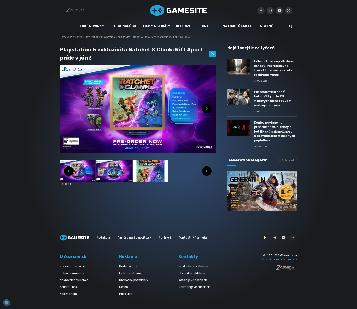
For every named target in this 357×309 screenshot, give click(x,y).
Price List (125, 294)
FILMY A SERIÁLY (156, 26)
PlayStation (92, 36)
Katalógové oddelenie (193, 280)
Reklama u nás (129, 266)
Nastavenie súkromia (74, 280)
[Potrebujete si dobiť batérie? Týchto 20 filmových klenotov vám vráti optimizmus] (238, 97)
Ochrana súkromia (72, 273)
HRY (205, 26)
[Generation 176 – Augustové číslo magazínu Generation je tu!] (262, 191)
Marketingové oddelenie (194, 287)
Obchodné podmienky (133, 280)
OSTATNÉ (265, 26)
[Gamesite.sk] (178, 10)
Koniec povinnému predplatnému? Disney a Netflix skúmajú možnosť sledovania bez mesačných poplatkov (274, 131)
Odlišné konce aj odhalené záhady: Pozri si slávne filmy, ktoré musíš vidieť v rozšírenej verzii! (274, 67)
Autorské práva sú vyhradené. (279, 259)
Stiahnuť (288, 160)
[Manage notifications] (6, 302)
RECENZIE (184, 26)
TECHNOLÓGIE (125, 26)
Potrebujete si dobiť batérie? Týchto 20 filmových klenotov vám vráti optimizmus (272, 98)
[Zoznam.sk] (286, 269)
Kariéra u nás (68, 287)
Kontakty (188, 256)
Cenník (123, 287)
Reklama (128, 256)
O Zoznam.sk (73, 256)
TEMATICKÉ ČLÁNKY (235, 26)
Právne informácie (72, 266)
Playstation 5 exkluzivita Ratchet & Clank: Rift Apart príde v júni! (139, 36)
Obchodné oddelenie (192, 273)
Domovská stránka (71, 36)
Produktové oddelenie (193, 266)
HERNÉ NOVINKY (90, 26)
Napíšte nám (68, 294)
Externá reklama (130, 273)
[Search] (290, 26)
